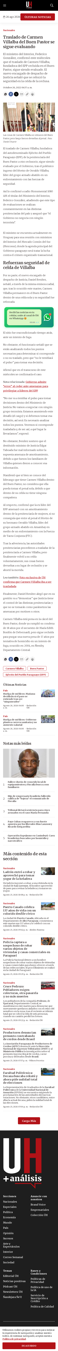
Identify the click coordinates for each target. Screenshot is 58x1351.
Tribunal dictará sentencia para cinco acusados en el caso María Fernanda (29, 811)
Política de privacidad (14, 1339)
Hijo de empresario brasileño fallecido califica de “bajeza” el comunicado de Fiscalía (29, 799)
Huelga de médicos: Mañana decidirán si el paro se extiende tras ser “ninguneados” (19, 697)
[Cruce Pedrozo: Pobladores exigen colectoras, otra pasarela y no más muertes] (48, 986)
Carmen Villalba (15, 668)
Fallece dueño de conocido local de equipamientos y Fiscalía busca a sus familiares (28, 784)
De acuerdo (29, 1346)
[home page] (29, 5)
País (5, 690)
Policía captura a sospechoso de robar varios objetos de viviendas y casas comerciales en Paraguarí (26, 948)
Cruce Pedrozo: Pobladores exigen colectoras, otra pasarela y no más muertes (20, 991)
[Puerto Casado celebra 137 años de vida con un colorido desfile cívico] (48, 906)
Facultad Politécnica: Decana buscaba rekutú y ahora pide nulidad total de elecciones (20, 1078)
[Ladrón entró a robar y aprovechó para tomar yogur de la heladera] (48, 871)
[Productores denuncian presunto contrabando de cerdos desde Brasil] (48, 1032)
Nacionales (9, 30)
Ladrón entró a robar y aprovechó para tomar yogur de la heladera (19, 875)
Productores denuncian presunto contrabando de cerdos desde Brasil (19, 1036)
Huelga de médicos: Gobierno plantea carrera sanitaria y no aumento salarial (20, 722)
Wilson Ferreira (36, 1060)
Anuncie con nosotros (39, 1198)
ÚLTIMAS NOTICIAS (37, 17)
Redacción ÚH (31, 706)
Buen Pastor (37, 668)
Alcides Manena (37, 930)
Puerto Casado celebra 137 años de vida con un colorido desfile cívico (19, 910)
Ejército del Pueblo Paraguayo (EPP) (26, 674)
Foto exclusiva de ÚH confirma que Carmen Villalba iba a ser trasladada (27, 582)
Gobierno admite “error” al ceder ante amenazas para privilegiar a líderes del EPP (25, 386)
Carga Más (29, 1120)
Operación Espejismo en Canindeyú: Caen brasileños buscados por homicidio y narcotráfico (31, 838)
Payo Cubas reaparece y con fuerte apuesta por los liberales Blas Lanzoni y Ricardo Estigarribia (30, 824)
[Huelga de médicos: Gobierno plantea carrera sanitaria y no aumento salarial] (48, 719)
